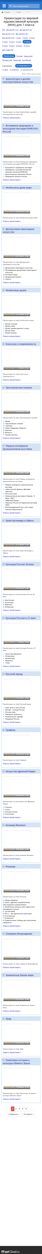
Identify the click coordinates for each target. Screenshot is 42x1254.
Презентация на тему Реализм (14, 897)
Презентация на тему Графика (14, 760)
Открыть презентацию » (12, 118)
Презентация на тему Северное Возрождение (20, 964)
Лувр (8, 1019)
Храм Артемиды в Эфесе (20, 520)
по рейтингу (14, 70)
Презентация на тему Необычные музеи (18, 320)
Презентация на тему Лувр (13, 1049)
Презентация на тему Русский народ (17, 704)
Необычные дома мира (19, 187)
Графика (10, 730)
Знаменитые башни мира (20, 975)
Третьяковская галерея (19, 387)
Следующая (13, 1114)
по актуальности (27, 70)
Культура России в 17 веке (21, 618)
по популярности (24, 66)
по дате (5, 70)
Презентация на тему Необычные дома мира (20, 218)
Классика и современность (21, 344)
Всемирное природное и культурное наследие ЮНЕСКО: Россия (20, 128)
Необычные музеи (16, 290)
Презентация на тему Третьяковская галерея (20, 418)
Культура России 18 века (20, 564)
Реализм (10, 866)
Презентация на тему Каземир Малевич (18, 855)
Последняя (28, 1114)
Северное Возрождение (19, 933)
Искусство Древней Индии (20, 771)
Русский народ (14, 674)
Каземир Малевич (16, 825)
